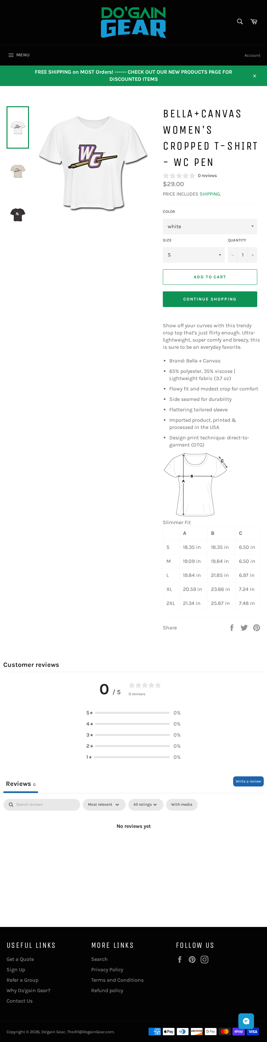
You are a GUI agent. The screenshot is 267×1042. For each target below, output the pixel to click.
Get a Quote (20, 959)
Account (252, 55)
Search (99, 959)
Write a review (248, 781)
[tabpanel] (133, 848)
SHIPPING (210, 194)
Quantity (237, 240)
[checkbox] (182, 805)
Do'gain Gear (53, 1031)
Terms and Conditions (117, 980)
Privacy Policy (107, 969)
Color (169, 211)
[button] (133, 712)
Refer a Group (22, 980)
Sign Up (16, 969)
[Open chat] (246, 1021)
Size (167, 240)
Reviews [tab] (20, 783)
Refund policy (107, 990)
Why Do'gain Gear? (28, 990)
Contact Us (20, 1001)
